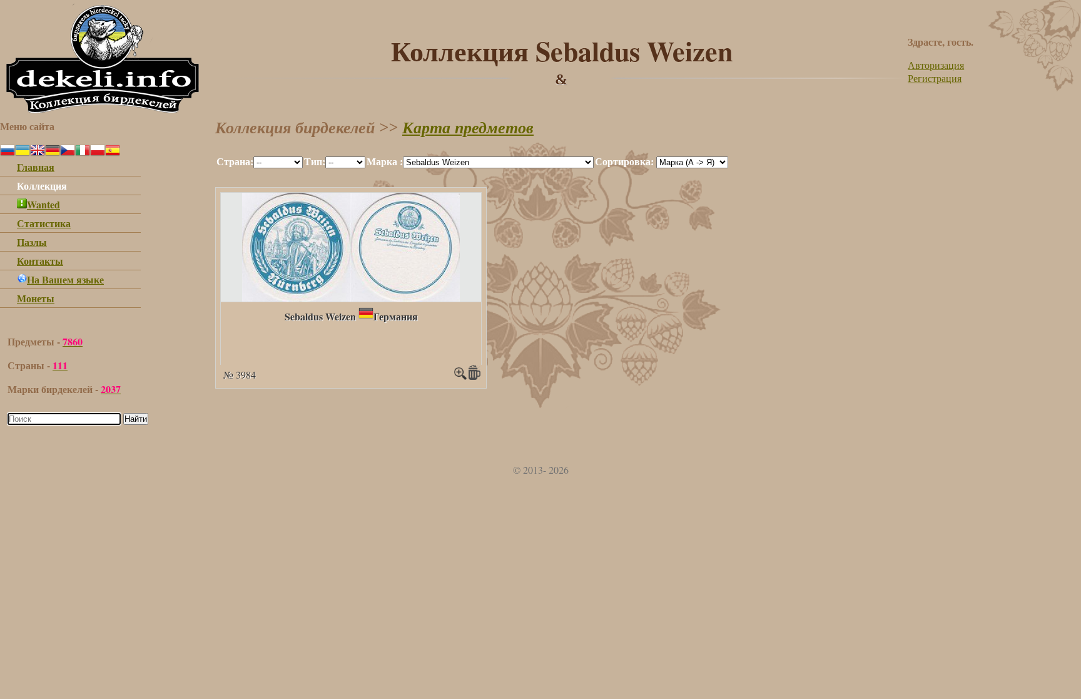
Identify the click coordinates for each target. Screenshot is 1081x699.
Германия (395, 316)
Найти (135, 419)
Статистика (44, 223)
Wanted (43, 204)
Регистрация (935, 77)
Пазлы (32, 242)
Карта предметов (468, 128)
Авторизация (936, 64)
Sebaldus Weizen (320, 316)
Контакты (40, 260)
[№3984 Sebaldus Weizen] (351, 297)
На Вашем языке (65, 279)
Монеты (35, 298)
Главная (35, 167)
